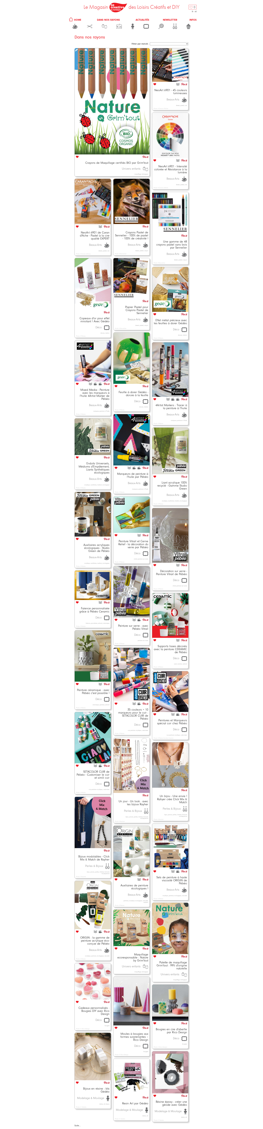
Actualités (142, 19)
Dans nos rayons (108, 19)
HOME (77, 19)
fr (192, 11)
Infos (193, 19)
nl (196, 11)
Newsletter (170, 19)
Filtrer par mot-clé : (140, 44)
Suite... (78, 1125)
